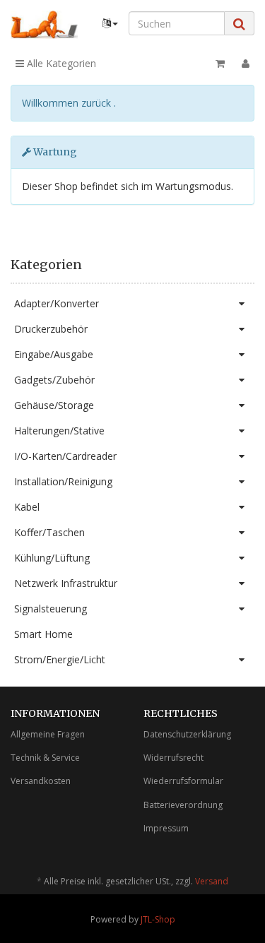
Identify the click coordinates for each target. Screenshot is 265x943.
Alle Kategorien (60, 63)
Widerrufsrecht (173, 758)
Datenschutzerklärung (187, 734)
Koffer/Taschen (49, 532)
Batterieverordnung (183, 805)
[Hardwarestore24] (44, 25)
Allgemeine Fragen (48, 734)
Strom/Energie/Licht (59, 659)
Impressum (166, 828)
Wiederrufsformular (183, 781)
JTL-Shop (158, 919)
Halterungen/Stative (59, 430)
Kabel (27, 507)
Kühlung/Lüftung (52, 557)
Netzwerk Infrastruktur (65, 583)
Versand (211, 881)
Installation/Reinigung (63, 481)
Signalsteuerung (50, 608)
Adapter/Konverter (56, 303)
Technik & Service (45, 758)
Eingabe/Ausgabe (53, 354)
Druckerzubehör (51, 329)
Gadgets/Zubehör (54, 379)
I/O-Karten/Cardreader (65, 456)
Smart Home (43, 634)
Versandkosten (41, 781)
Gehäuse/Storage (54, 405)
